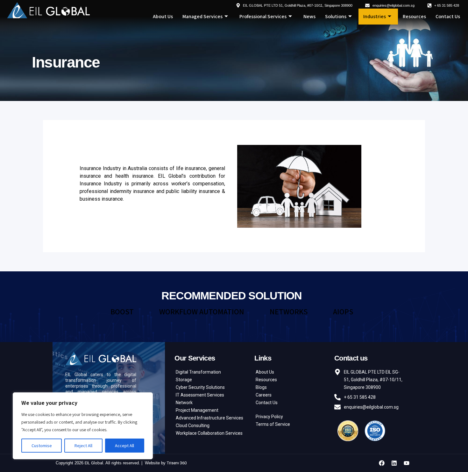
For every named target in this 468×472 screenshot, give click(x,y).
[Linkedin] (394, 463)
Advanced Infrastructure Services (209, 417)
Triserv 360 (177, 463)
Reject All (83, 445)
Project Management (197, 410)
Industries (374, 16)
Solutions (335, 16)
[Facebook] (381, 463)
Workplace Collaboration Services (209, 433)
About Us (163, 16)
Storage (184, 379)
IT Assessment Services (200, 394)
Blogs (261, 387)
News (309, 16)
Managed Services (202, 16)
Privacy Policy (269, 416)
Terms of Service (273, 424)
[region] (83, 425)
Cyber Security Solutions (200, 387)
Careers (264, 394)
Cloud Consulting (192, 425)
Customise (42, 445)
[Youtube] (406, 463)
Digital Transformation (198, 372)
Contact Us (448, 16)
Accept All (124, 445)
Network (184, 402)
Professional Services (263, 16)
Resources (414, 16)
